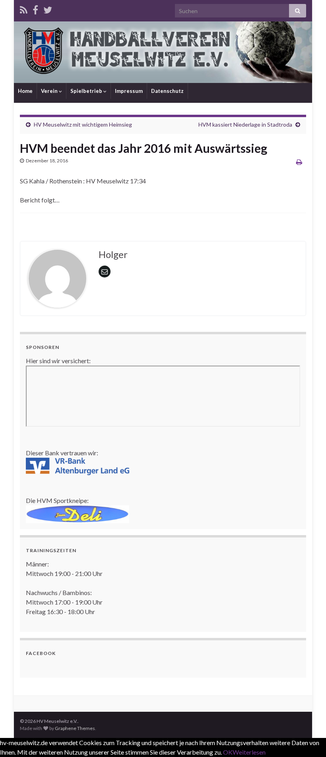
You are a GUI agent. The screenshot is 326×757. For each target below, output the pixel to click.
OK (228, 752)
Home (25, 91)
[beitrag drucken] (299, 162)
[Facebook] (35, 8)
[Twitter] (47, 8)
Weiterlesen (249, 752)
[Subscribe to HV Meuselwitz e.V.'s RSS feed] (23, 8)
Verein (50, 91)
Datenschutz (167, 91)
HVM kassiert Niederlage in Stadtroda (245, 124)
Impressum (129, 91)
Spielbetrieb (86, 91)
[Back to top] (308, 739)
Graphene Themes (75, 728)
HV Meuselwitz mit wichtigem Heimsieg (83, 124)
